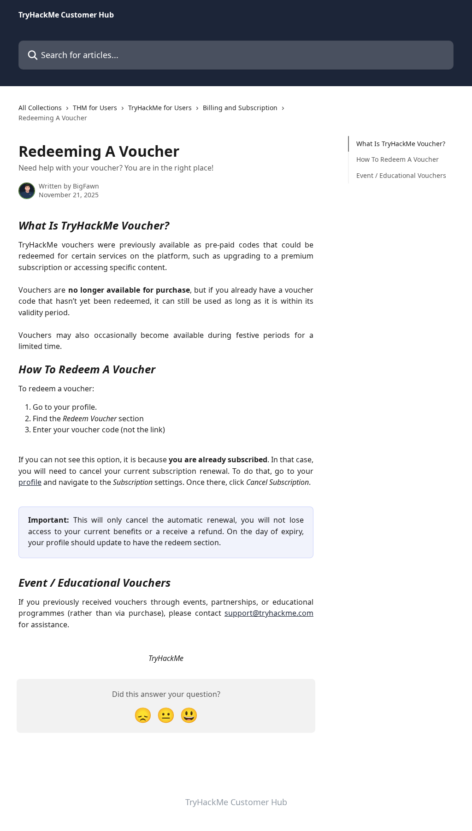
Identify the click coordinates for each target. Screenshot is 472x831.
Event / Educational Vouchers (401, 175)
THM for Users (95, 107)
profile (29, 482)
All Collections (40, 107)
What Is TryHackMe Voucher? (400, 143)
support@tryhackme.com (268, 613)
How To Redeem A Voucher (397, 159)
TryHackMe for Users (160, 107)
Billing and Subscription (240, 107)
